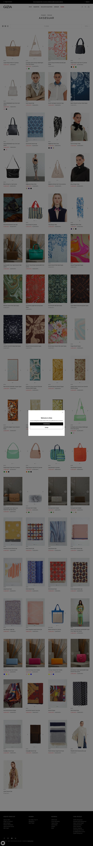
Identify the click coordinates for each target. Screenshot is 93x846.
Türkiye (46, 427)
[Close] (63, 412)
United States (46, 423)
